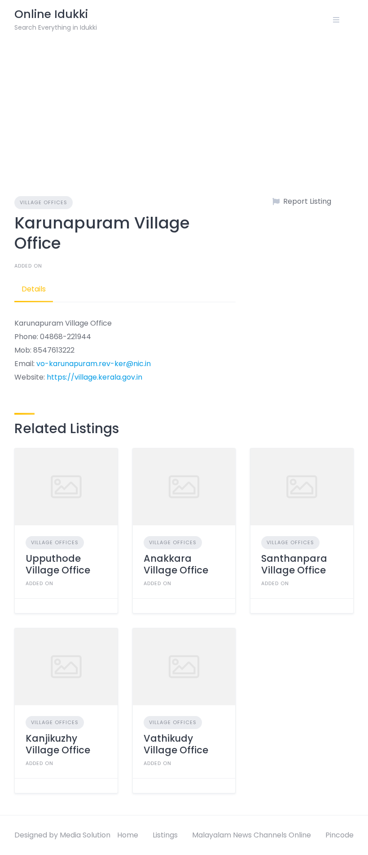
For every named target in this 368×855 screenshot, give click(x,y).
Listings (165, 835)
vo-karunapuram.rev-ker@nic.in (93, 363)
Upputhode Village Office (58, 564)
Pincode (339, 835)
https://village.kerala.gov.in (94, 377)
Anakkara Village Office (176, 564)
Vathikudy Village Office (176, 744)
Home (127, 835)
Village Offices (43, 202)
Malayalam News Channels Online (251, 835)
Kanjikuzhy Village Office (58, 744)
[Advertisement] (184, 107)
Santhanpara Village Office (294, 564)
